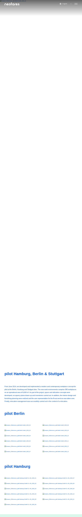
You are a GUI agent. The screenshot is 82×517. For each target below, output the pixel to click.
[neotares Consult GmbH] (11, 3)
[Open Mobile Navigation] (76, 3)
